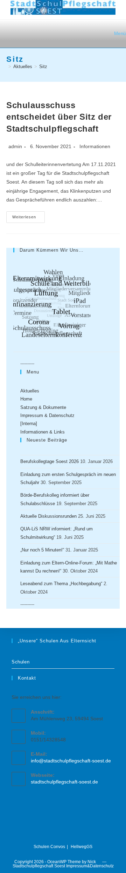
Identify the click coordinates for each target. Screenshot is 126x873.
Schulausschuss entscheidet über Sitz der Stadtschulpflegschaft (59, 116)
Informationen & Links (42, 432)
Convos (57, 846)
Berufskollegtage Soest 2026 (49, 461)
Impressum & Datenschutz (47, 415)
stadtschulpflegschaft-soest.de (64, 782)
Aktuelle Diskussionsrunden (48, 516)
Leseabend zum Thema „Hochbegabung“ (61, 583)
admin (15, 146)
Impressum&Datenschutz (90, 866)
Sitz (43, 66)
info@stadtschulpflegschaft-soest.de (71, 760)
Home (26, 399)
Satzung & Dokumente (43, 407)
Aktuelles (29, 390)
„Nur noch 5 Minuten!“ (42, 550)
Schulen (20, 661)
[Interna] (28, 423)
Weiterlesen (28, 218)
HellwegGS (81, 846)
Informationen (94, 146)
